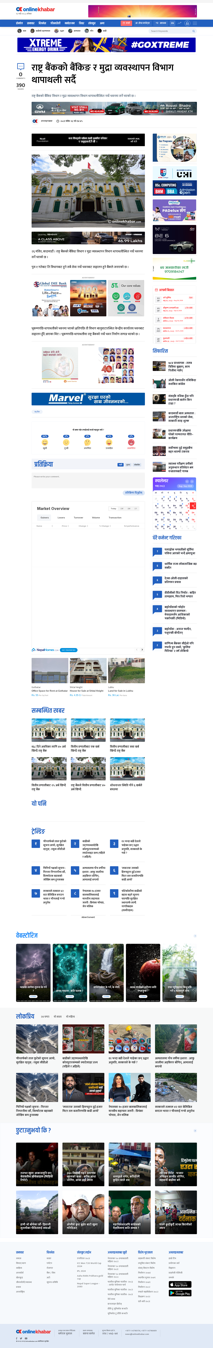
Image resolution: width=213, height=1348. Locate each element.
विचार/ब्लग (21, 1263)
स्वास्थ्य (163, 23)
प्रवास (18, 1287)
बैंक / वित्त (51, 1273)
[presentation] (136, 649)
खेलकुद (91, 23)
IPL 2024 (81, 1271)
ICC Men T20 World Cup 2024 (89, 1265)
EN (172, 23)
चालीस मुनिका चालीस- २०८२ (120, 1289)
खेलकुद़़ (19, 1277)
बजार (49, 1258)
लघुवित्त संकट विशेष (146, 1263)
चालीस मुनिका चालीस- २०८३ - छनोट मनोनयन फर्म (120, 1283)
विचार (81, 23)
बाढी (104, 31)
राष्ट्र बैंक (37, 411)
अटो (48, 1277)
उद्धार (62, 31)
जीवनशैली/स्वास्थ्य (24, 1282)
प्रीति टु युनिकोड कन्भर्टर (118, 1308)
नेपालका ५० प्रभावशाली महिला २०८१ (118, 1268)
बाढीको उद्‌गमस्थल (43, 31)
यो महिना (70, 1017)
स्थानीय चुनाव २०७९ (146, 1277)
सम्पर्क (171, 1277)
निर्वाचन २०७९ (144, 1282)
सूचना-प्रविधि (52, 1282)
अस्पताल (77, 31)
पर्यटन (49, 1263)
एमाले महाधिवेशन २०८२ (148, 1292)
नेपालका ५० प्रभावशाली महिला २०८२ (118, 1260)
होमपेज (19, 23)
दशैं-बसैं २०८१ (144, 1301)
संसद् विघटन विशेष (146, 1268)
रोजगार (50, 1268)
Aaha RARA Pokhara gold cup (90, 1278)
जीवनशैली (55, 23)
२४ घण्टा (45, 1017)
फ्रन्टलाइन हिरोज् (115, 1304)
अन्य (102, 23)
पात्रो (128, 23)
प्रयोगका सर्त (174, 1263)
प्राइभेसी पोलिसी (175, 1273)
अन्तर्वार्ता (19, 1273)
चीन (91, 31)
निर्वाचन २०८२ (144, 1287)
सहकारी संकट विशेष (147, 1258)
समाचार (30, 23)
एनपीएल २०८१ (83, 1258)
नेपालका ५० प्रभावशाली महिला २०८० (118, 1276)
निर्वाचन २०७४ (144, 1273)
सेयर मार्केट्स (144, 23)
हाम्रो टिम (172, 1258)
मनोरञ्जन (70, 23)
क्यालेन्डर (161, 481)
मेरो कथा (111, 1299)
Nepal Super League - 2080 (88, 1285)
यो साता (58, 1017)
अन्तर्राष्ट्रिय (20, 1292)
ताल (24, 31)
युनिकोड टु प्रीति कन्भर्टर (118, 1313)
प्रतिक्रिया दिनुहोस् (133, 493)
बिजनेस (42, 23)
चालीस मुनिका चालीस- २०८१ (120, 1294)
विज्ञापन (172, 1268)
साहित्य (19, 1268)
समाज (18, 1258)
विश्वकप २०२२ (144, 1296)
